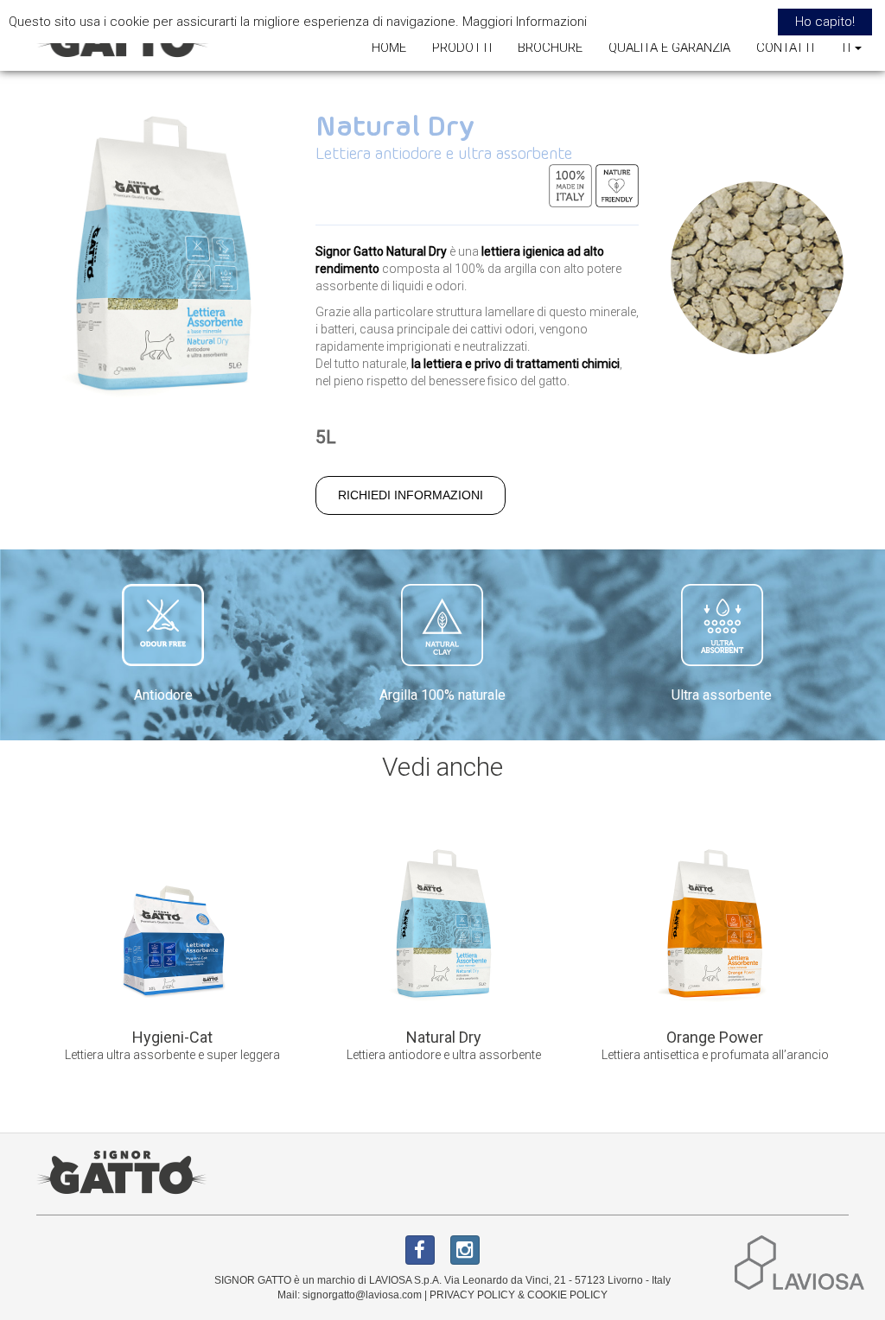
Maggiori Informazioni (524, 21)
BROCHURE (550, 47)
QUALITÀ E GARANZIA (669, 47)
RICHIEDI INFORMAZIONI (410, 495)
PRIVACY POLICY (472, 1295)
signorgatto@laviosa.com (362, 1295)
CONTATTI (785, 47)
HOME (389, 47)
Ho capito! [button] (825, 21)
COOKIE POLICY (567, 1295)
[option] (172, 955)
